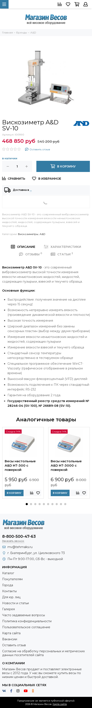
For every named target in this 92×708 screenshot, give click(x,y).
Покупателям (12, 579)
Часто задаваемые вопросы (23, 615)
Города (7, 585)
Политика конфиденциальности (27, 621)
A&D (42, 234)
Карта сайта (11, 633)
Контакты (9, 591)
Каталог (8, 573)
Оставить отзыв (14, 645)
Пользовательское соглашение (26, 627)
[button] (27, 504)
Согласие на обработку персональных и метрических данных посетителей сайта (43, 653)
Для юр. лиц (11, 597)
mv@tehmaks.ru (20, 547)
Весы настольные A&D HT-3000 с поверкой (66, 465)
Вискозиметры (28, 234)
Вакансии (9, 639)
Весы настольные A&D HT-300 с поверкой (20, 465)
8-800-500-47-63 (19, 536)
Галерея (8, 609)
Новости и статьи (15, 603)
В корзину (14, 492)
